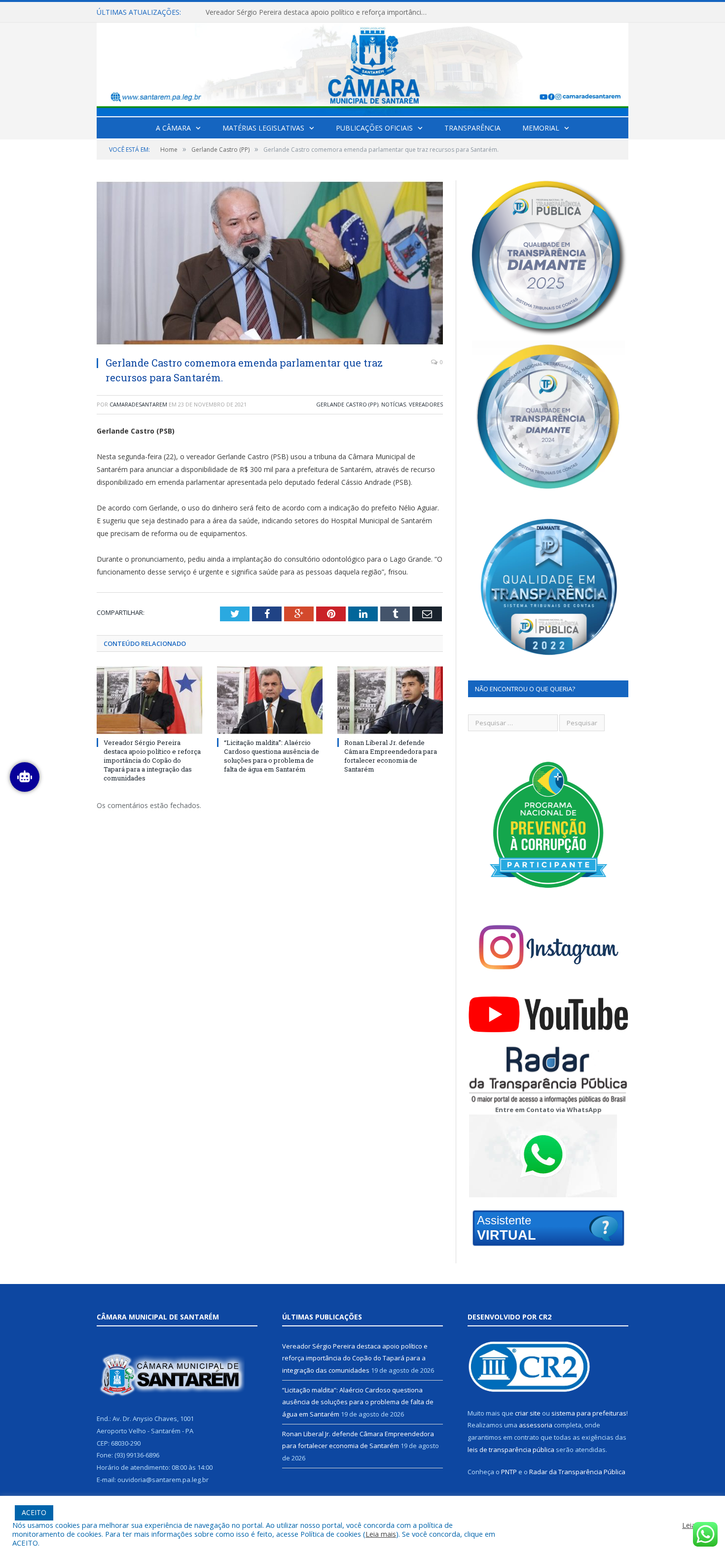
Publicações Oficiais (374, 128)
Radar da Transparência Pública (577, 1471)
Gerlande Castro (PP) (347, 404)
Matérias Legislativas (263, 128)
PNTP (509, 1471)
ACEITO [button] (34, 1512)
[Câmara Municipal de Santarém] (362, 67)
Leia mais (380, 1533)
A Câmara (173, 128)
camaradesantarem (138, 404)
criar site (528, 1413)
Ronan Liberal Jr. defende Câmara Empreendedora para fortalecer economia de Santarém (390, 756)
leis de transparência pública (511, 1449)
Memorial (540, 128)
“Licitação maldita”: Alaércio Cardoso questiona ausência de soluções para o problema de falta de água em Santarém (319, 12)
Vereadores (426, 404)
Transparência (472, 128)
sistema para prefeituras (588, 1413)
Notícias (393, 404)
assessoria (535, 1424)
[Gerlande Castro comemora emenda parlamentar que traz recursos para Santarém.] (270, 264)
